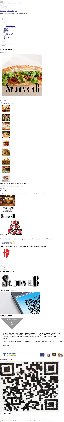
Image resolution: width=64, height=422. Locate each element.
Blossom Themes (40, 419)
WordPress (50, 419)
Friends (3, 41)
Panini (5, 22)
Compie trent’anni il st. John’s (7, 42)
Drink (5, 36)
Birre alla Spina (9, 34)
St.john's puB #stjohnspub (12, 419)
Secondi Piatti (6, 29)
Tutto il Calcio (5, 40)
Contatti (3, 45)
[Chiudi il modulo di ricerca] (0, 4)
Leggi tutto (2, 188)
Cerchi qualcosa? (6, 3)
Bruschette (8, 24)
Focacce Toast (9, 25)
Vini (5, 35)
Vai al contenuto (3, 0)
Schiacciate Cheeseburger (11, 27)
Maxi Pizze (6, 28)
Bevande (6, 31)
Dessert (5, 39)
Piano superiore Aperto (6, 44)
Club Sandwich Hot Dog (10, 26)
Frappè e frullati (7, 38)
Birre (5, 32)
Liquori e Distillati (7, 37)
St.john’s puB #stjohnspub (8, 11)
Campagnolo (6, 30)
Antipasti (6, 20)
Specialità (4, 18)
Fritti (7, 21)
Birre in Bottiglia (9, 33)
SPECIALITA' (3, 97)
